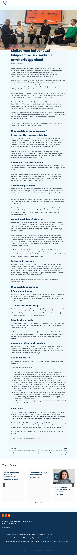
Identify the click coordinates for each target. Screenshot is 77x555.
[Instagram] (9, 515)
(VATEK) (33, 535)
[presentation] (64, 476)
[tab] (35, 502)
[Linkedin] (3, 515)
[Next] (73, 485)
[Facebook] (6, 515)
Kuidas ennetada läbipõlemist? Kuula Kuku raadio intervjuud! (22, 451)
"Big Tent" (35, 538)
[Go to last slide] (4, 485)
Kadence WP (49, 550)
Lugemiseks (14, 47)
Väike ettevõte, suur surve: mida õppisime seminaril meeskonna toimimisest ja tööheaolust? (54, 452)
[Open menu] (73, 3)
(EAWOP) (50, 541)
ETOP (13, 64)
